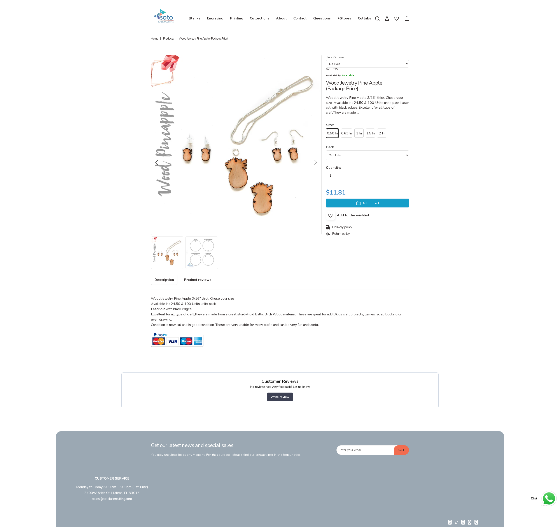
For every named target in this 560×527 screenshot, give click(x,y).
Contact (300, 18)
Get (401, 450)
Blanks (195, 18)
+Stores (345, 18)
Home (154, 39)
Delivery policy (341, 227)
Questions (322, 18)
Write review (280, 397)
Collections (260, 18)
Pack (330, 147)
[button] (156, 162)
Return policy (340, 233)
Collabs (364, 18)
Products (168, 39)
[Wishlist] (396, 18)
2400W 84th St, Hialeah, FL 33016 (112, 492)
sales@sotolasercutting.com (112, 498)
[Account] (387, 18)
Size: (330, 125)
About (281, 18)
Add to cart (370, 203)
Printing (236, 18)
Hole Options (335, 57)
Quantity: (333, 167)
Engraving (215, 18)
